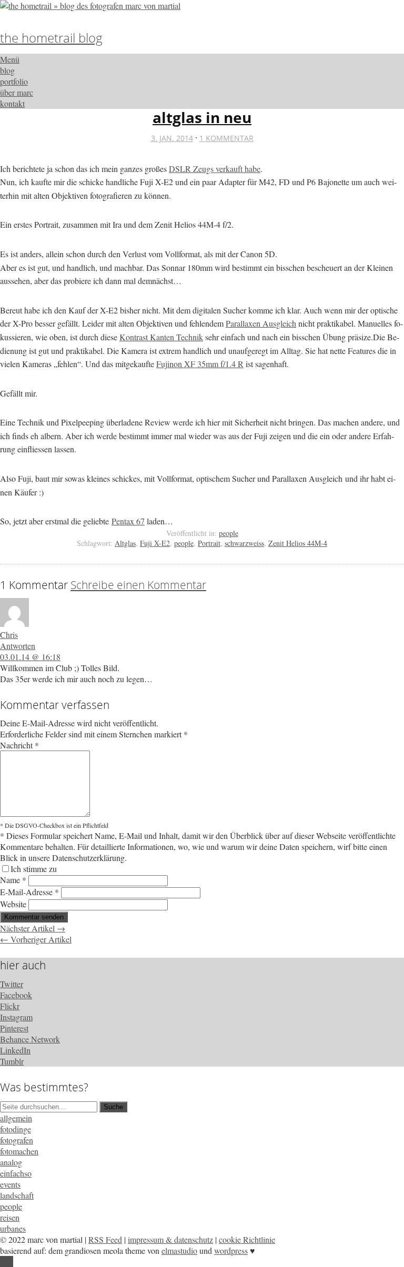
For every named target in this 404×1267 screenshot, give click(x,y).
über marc (16, 92)
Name (13, 879)
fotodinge (15, 1128)
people (228, 533)
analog (11, 1162)
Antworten (17, 645)
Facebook (16, 994)
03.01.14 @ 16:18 (30, 656)
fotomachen (19, 1151)
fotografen (16, 1140)
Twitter (11, 983)
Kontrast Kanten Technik (161, 336)
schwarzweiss (244, 543)
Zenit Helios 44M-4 (297, 543)
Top (6, 1261)
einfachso (16, 1173)
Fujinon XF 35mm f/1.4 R (200, 363)
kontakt (12, 103)
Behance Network (30, 1039)
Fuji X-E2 (155, 543)
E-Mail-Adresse (29, 891)
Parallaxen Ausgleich (261, 323)
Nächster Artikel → (32, 928)
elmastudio (179, 1250)
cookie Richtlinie (247, 1239)
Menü (9, 59)
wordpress (231, 1250)
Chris (9, 634)
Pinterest (14, 1027)
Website (13, 903)
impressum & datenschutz (170, 1239)
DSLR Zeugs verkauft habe (214, 168)
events (10, 1184)
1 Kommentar (226, 138)
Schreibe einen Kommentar (138, 584)
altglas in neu (202, 117)
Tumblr (12, 1061)
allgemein (16, 1117)
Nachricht (19, 745)
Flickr (9, 1005)
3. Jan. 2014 (172, 138)
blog (7, 70)
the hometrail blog (51, 37)
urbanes (13, 1228)
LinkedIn (15, 1050)
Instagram (16, 1016)
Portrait (209, 543)
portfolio (14, 81)
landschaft (17, 1195)
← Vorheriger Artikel (36, 939)
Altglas (125, 543)
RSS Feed (105, 1239)
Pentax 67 (128, 520)
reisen (9, 1217)
